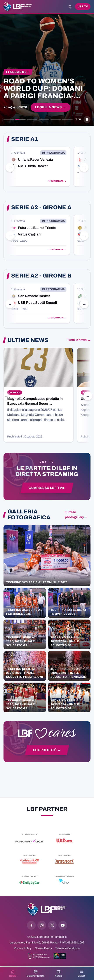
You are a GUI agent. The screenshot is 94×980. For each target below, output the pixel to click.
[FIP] (39, 956)
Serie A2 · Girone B (41, 276)
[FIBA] (60, 956)
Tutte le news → (79, 340)
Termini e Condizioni (67, 948)
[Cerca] (70, 6)
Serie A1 (24, 139)
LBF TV (83, 6)
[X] (52, 925)
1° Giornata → (57, 181)
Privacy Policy (22, 948)
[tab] (8, 119)
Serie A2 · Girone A (41, 207)
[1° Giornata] (38, 166)
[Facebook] (31, 925)
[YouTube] (62, 925)
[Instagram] (41, 925)
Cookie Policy (43, 948)
